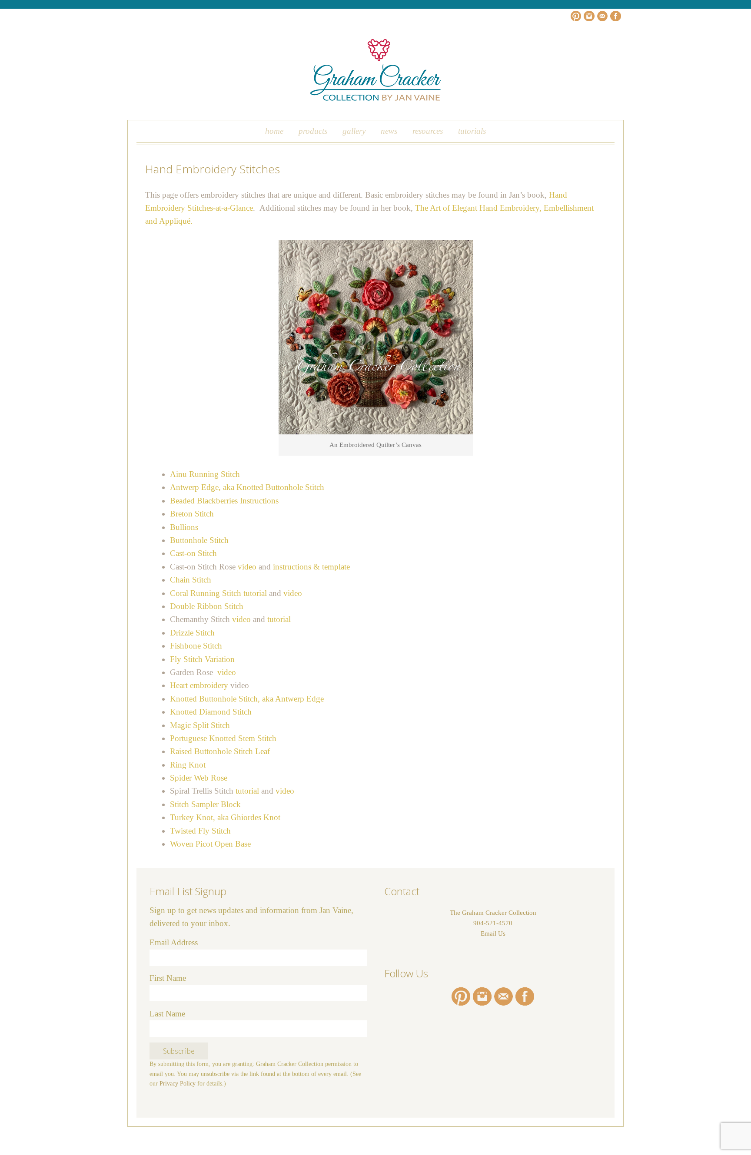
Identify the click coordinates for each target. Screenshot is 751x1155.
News (389, 131)
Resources (427, 131)
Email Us (493, 933)
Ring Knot (188, 764)
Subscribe (179, 1051)
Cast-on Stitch (193, 553)
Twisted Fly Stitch (200, 830)
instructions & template (311, 566)
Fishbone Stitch (196, 645)
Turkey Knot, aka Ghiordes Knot (225, 817)
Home (274, 131)
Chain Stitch (190, 579)
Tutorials (472, 131)
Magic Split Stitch (200, 725)
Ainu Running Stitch (205, 474)
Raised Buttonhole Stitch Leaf (220, 751)
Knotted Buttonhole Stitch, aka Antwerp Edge (247, 698)
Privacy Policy (178, 1083)
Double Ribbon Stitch (206, 606)
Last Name (167, 1013)
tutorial (279, 619)
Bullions (184, 527)
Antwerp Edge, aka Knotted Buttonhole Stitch (247, 487)
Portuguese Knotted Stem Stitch (223, 738)
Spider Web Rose (198, 777)
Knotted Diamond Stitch (211, 711)
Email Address (174, 942)
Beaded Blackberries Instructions (224, 500)
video (247, 566)
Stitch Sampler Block (205, 804)
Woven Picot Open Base (210, 843)
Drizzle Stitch (192, 632)
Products (313, 131)
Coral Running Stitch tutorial (218, 593)
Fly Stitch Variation (202, 659)
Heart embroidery (199, 685)
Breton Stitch (192, 513)
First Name (168, 978)
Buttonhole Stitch (199, 540)
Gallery (354, 131)
